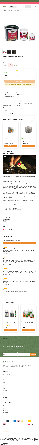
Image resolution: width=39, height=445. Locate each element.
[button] (5, 52)
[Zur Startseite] (5, 6)
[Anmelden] (33, 6)
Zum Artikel (10, 145)
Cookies (4, 414)
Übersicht (4, 12)
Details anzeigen (5, 443)
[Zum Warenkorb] (35, 6)
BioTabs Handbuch (8, 229)
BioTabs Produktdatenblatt (9, 232)
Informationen (5, 371)
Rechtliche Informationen (8, 402)
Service (4, 382)
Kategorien (13, 6)
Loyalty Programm (25, 1)
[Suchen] (30, 6)
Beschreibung (17, 12)
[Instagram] (8, 431)
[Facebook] (3, 431)
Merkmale (23, 12)
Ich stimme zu (3, 444)
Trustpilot (22, 6)
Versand (16, 75)
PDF (12, 12)
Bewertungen (29, 12)
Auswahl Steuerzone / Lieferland (10, 70)
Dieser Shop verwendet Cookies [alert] (5, 435)
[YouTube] (6, 431)
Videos (9, 12)
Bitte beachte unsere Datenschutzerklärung (10, 352)
